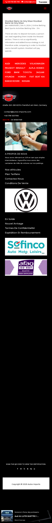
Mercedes (20, 64)
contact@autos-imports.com (17, 112)
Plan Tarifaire (12, 174)
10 (33, 209)
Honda (22, 77)
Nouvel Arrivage (14, 223)
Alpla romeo (36, 68)
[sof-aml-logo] (26, 255)
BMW (16, 72)
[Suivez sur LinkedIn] (27, 469)
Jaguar (40, 72)
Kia (43, 77)
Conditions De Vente (16, 183)
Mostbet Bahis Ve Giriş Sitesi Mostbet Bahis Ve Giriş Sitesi (23, 22)
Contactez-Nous (14, 178)
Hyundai (9, 77)
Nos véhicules (13, 169)
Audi (7, 64)
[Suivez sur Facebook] (17, 469)
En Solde (10, 219)
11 (35, 209)
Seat (37, 77)
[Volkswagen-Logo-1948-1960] (26, 212)
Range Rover (12, 81)
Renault (20, 68)
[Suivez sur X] (24, 469)
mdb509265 (13, 25)
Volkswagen (37, 64)
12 (37, 209)
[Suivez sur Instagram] (21, 469)
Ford (8, 72)
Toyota (27, 72)
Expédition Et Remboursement (22, 232)
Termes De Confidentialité (20, 228)
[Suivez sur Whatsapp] (34, 469)
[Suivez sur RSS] (31, 469)
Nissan (26, 81)
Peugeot (10, 68)
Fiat (32, 77)
